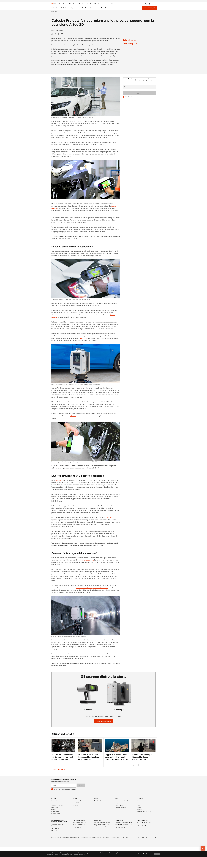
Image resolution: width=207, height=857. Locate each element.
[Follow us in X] (146, 837)
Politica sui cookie (115, 837)
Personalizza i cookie (144, 854)
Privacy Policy (105, 837)
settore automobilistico (86, 560)
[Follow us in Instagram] (143, 837)
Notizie (91, 8)
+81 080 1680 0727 (120, 827)
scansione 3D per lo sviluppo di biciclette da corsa (92, 588)
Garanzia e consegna (120, 807)
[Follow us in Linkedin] (150, 837)
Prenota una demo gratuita (103, 721)
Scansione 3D (97, 801)
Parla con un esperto (150, 8)
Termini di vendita (96, 837)
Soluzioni (53, 809)
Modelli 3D (103, 8)
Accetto (157, 854)
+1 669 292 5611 (77, 827)
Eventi (86, 8)
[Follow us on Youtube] (155, 837)
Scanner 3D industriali (57, 805)
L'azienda (139, 801)
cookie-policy (81, 855)
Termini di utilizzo (85, 837)
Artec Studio (60, 480)
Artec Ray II (129, 43)
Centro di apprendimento (73, 8)
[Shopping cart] (150, 4)
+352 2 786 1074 (55, 830)
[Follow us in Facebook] (139, 837)
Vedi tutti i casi (57, 769)
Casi (64, 8)
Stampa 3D (97, 803)
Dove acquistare (55, 813)
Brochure (97, 8)
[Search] (146, 4)
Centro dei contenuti (56, 8)
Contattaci (139, 809)
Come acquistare (119, 805)
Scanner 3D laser (55, 803)
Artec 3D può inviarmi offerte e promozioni (136, 97)
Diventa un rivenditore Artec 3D (145, 811)
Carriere (139, 807)
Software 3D (54, 807)
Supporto (117, 803)
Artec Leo (128, 40)
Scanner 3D (126, 38)
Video (82, 8)
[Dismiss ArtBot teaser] (199, 845)
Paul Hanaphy (58, 30)
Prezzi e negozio (55, 811)
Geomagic (108, 517)
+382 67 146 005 (141, 825)
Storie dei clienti (77, 803)
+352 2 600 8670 (55, 828)
